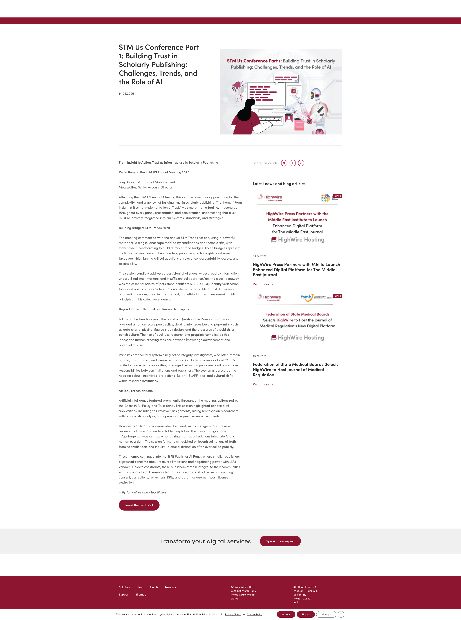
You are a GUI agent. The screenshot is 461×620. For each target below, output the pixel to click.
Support (124, 594)
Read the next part (139, 505)
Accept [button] (286, 614)
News (140, 587)
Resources (171, 587)
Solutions (125, 587)
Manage (326, 614)
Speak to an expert (280, 541)
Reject (305, 614)
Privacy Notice (233, 614)
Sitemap (140, 594)
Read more (261, 284)
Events (154, 587)
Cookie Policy (254, 614)
